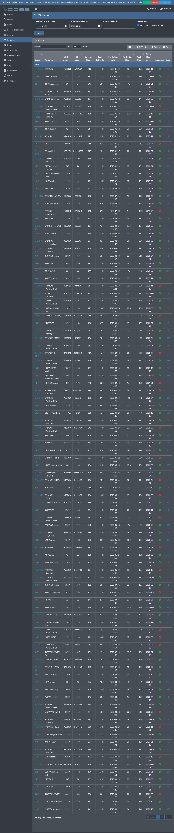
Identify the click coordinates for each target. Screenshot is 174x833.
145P (37, 173)
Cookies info (165, 2)
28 (168, 91)
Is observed (157, 25)
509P (37, 278)
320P (37, 562)
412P (37, 487)
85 (168, 173)
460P (37, 794)
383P (37, 592)
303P (37, 188)
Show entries (78, 46)
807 (168, 398)
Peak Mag (139, 58)
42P (36, 128)
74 (168, 226)
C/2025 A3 (39, 241)
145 (168, 607)
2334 (168, 682)
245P (37, 323)
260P (37, 689)
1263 (168, 158)
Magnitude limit (110, 21)
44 (168, 181)
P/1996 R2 (39, 532)
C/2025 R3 (39, 398)
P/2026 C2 (39, 629)
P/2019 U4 (39, 427)
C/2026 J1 (39, 577)
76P (36, 375)
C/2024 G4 (39, 300)
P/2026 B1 (39, 704)
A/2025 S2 (39, 69)
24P (36, 84)
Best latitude (100, 58)
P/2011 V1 (39, 420)
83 (168, 450)
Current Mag (88, 58)
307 (168, 465)
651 (168, 360)
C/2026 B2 (39, 91)
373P (37, 741)
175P (37, 734)
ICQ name (76, 58)
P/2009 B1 (39, 570)
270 (168, 771)
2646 (168, 84)
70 (168, 368)
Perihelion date (113, 58)
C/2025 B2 (39, 764)
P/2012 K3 (39, 614)
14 (168, 659)
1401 (168, 555)
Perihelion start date (46, 21)
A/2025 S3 (39, 547)
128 (168, 375)
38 (168, 734)
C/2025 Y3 (39, 106)
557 (168, 338)
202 (168, 405)
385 (168, 435)
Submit (39, 33)
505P (37, 143)
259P (37, 697)
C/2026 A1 (39, 338)
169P (37, 786)
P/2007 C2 (39, 293)
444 (168, 525)
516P (37, 712)
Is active (144, 25)
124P (37, 540)
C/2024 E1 (39, 158)
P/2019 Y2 (39, 659)
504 (168, 413)
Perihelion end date (78, 21)
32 (168, 98)
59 (168, 622)
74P (36, 166)
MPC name (66, 58)
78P (36, 555)
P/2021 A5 (39, 285)
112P (37, 801)
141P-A (38, 413)
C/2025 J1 (39, 502)
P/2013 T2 (39, 495)
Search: (37, 46)
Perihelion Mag (127, 58)
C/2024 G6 (39, 196)
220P (37, 525)
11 (168, 188)
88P (36, 271)
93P (36, 435)
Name (37, 60)
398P (37, 607)
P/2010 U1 (39, 749)
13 (168, 263)
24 (168, 128)
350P (37, 256)
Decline (155, 2)
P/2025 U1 (39, 315)
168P (37, 465)
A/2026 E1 (39, 442)
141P (37, 405)
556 (168, 689)
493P (37, 121)
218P (37, 233)
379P (37, 203)
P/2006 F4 (39, 211)
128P (37, 622)
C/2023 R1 (39, 360)
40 (168, 667)
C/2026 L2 (39, 345)
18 (168, 779)
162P (37, 450)
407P (37, 652)
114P (37, 771)
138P (37, 308)
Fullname (49, 60)
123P (37, 809)
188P (37, 368)
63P (36, 599)
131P (37, 181)
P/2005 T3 (39, 727)
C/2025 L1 (39, 98)
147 (168, 540)
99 (168, 502)
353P (37, 585)
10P (36, 682)
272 (168, 599)
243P (37, 218)
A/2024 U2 (39, 136)
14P (36, 779)
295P (37, 637)
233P (37, 76)
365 (168, 809)
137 (168, 196)
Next (168, 817)
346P (37, 674)
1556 (168, 271)
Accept (147, 2)
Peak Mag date (148, 57)
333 (168, 166)
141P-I (37, 383)
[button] (36, 8)
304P (37, 263)
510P (37, 756)
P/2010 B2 (39, 480)
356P (37, 510)
